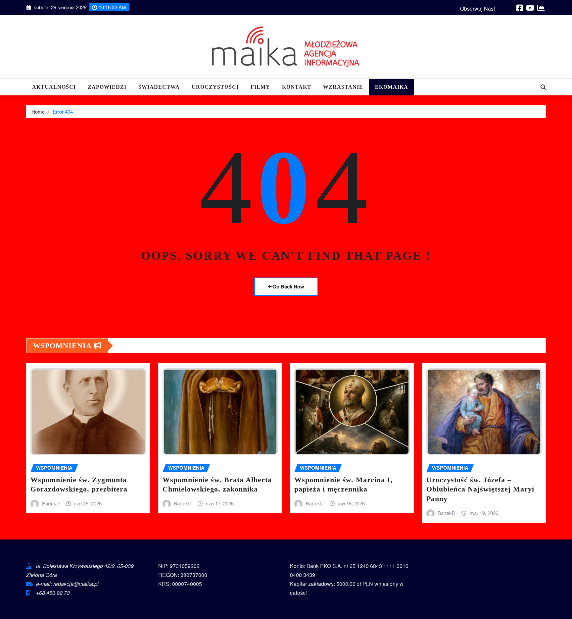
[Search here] (543, 87)
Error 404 (63, 111)
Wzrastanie (343, 87)
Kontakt (296, 87)
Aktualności (54, 87)
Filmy (260, 87)
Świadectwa (159, 87)
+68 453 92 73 (53, 592)
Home (38, 111)
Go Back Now (288, 286)
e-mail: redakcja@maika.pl (67, 584)
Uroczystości (215, 87)
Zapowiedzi (107, 87)
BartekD (51, 503)
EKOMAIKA (391, 87)
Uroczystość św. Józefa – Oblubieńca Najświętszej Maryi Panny (480, 489)
